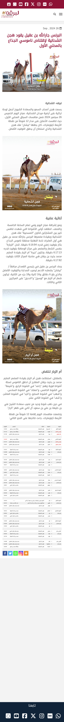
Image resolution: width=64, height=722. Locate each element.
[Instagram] (20, 553)
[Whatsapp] (15, 553)
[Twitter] (10, 553)
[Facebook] (5, 553)
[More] (26, 553)
